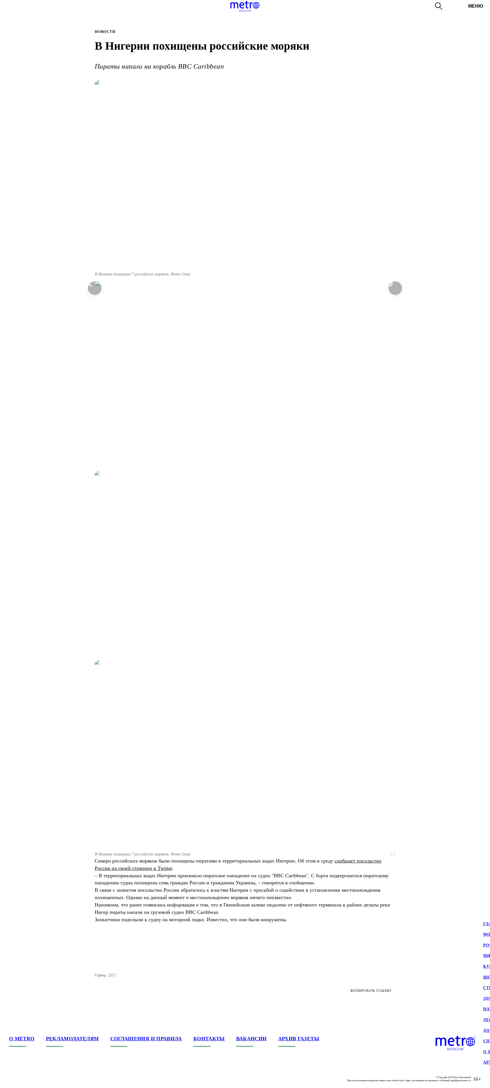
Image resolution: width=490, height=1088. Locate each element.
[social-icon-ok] (36, 1078)
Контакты (209, 1038)
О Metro (22, 1038)
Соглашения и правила (146, 1038)
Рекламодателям (72, 1038)
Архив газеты (298, 1038)
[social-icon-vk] (13, 1078)
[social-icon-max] (47, 1078)
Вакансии (251, 1038)
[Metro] (244, 6)
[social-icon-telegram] (24, 1078)
